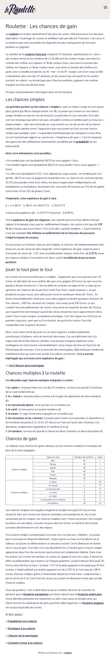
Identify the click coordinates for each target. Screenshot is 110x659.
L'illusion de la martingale (23, 635)
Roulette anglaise (93, 602)
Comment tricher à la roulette (25, 642)
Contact (68, 652)
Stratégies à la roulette (21, 628)
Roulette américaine (90, 594)
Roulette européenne (36, 594)
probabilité (82, 141)
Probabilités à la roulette (22, 621)
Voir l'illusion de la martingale (26, 365)
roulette (14, 34)
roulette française (35, 54)
